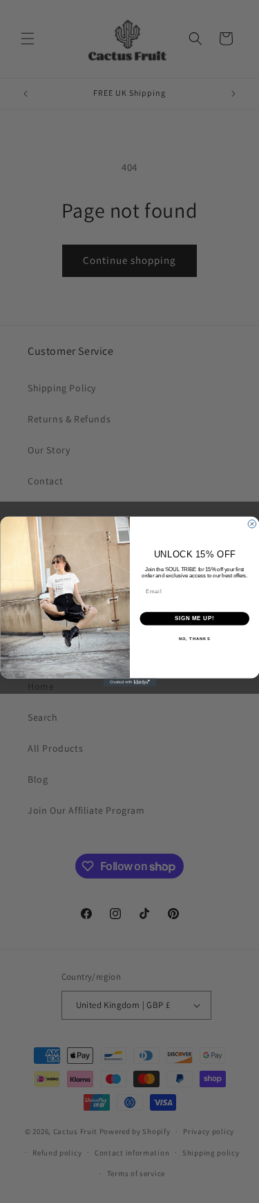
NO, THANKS (194, 639)
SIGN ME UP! (194, 618)
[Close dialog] (252, 524)
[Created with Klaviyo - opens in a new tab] (129, 682)
